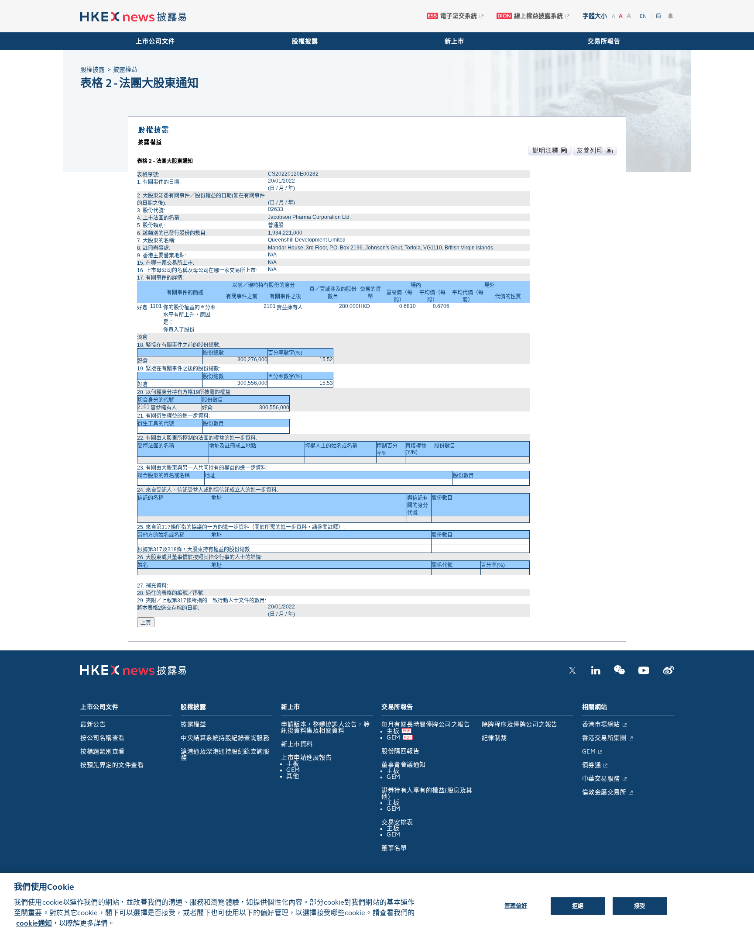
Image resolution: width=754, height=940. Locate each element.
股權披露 (305, 41)
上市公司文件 (155, 41)
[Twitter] (572, 673)
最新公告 (93, 724)
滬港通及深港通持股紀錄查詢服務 (225, 754)
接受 (639, 905)
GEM (293, 770)
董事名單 (394, 848)
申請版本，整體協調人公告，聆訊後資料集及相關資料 (325, 727)
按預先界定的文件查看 (112, 765)
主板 (292, 763)
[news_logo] (133, 17)
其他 (292, 776)
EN (643, 16)
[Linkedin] (595, 673)
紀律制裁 (494, 738)
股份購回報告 (400, 751)
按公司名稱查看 (102, 738)
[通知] (671, 16)
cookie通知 (34, 923)
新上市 (454, 41)
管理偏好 (516, 905)
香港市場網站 (601, 724)
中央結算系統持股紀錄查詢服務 (225, 738)
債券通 (591, 765)
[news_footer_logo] (133, 673)
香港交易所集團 (604, 738)
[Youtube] (643, 673)
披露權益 (193, 724)
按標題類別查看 (102, 751)
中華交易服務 (601, 778)
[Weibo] (668, 673)
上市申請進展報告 (306, 757)
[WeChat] (619, 673)
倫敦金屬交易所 (604, 792)
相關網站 (594, 707)
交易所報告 (604, 41)
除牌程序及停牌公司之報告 (520, 724)
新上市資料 (297, 744)
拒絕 (577, 905)
